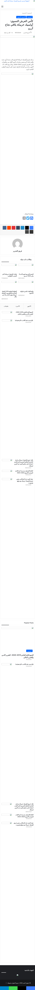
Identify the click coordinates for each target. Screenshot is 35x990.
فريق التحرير (26, 32)
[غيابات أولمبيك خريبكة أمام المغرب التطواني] (9, 268)
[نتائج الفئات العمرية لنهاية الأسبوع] (26, 285)
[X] (27, 228)
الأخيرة (18, 306)
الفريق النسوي (21, 17)
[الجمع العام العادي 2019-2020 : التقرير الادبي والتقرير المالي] (7, 314)
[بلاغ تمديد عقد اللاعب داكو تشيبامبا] (7, 388)
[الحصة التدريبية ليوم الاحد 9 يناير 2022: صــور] (26, 268)
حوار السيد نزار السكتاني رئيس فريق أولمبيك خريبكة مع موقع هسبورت (24, 481)
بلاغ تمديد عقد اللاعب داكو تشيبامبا (24, 320)
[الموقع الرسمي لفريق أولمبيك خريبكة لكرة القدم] (17, 2)
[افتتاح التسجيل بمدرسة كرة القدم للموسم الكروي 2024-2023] (7, 473)
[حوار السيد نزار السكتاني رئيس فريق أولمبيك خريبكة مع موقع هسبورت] (7, 547)
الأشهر (29, 306)
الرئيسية (29, 13)
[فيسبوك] (31, 228)
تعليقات (6, 306)
